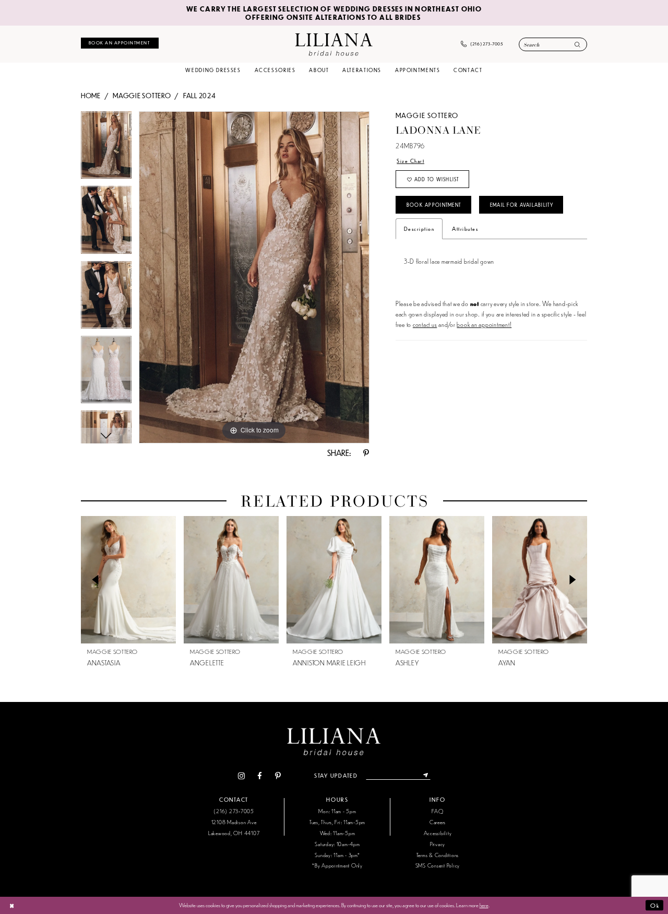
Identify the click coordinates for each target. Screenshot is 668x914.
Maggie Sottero (142, 95)
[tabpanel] (106, 148)
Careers (438, 821)
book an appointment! (484, 324)
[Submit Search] (577, 45)
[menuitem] (120, 43)
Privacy (437, 843)
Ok (654, 905)
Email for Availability (521, 205)
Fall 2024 (199, 95)
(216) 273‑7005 (233, 810)
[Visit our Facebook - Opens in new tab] (260, 776)
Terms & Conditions (437, 854)
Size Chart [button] (410, 160)
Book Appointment (434, 205)
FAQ (437, 810)
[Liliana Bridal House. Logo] (334, 43)
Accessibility (438, 832)
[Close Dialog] (12, 905)
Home (91, 95)
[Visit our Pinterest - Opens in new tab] (278, 776)
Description (419, 228)
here (484, 904)
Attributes (465, 228)
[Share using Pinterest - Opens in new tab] (366, 453)
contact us (425, 324)
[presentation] (128, 579)
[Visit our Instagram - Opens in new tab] (241, 776)
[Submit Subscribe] (426, 775)
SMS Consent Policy (437, 865)
